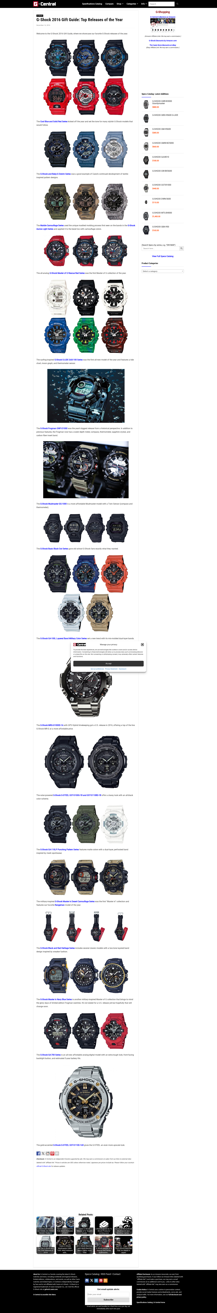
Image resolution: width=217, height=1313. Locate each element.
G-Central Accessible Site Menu (44, 1295)
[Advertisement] (85, 1189)
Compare (109, 4)
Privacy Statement (111, 669)
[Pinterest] (101, 1281)
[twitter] (92, 1281)
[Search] (178, 4)
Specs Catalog (92, 1274)
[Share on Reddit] (48, 1153)
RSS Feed (106, 1274)
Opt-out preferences (97, 669)
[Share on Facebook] (38, 1153)
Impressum (122, 669)
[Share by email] (57, 1153)
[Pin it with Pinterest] (52, 1153)
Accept (108, 663)
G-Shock (39, 15)
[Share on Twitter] (43, 1153)
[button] (142, 644)
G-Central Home (159, 1302)
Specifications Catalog (92, 4)
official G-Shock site (43, 1166)
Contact (116, 1274)
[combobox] (163, 271)
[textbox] (163, 271)
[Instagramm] (96, 1281)
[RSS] (105, 1281)
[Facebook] (87, 1281)
